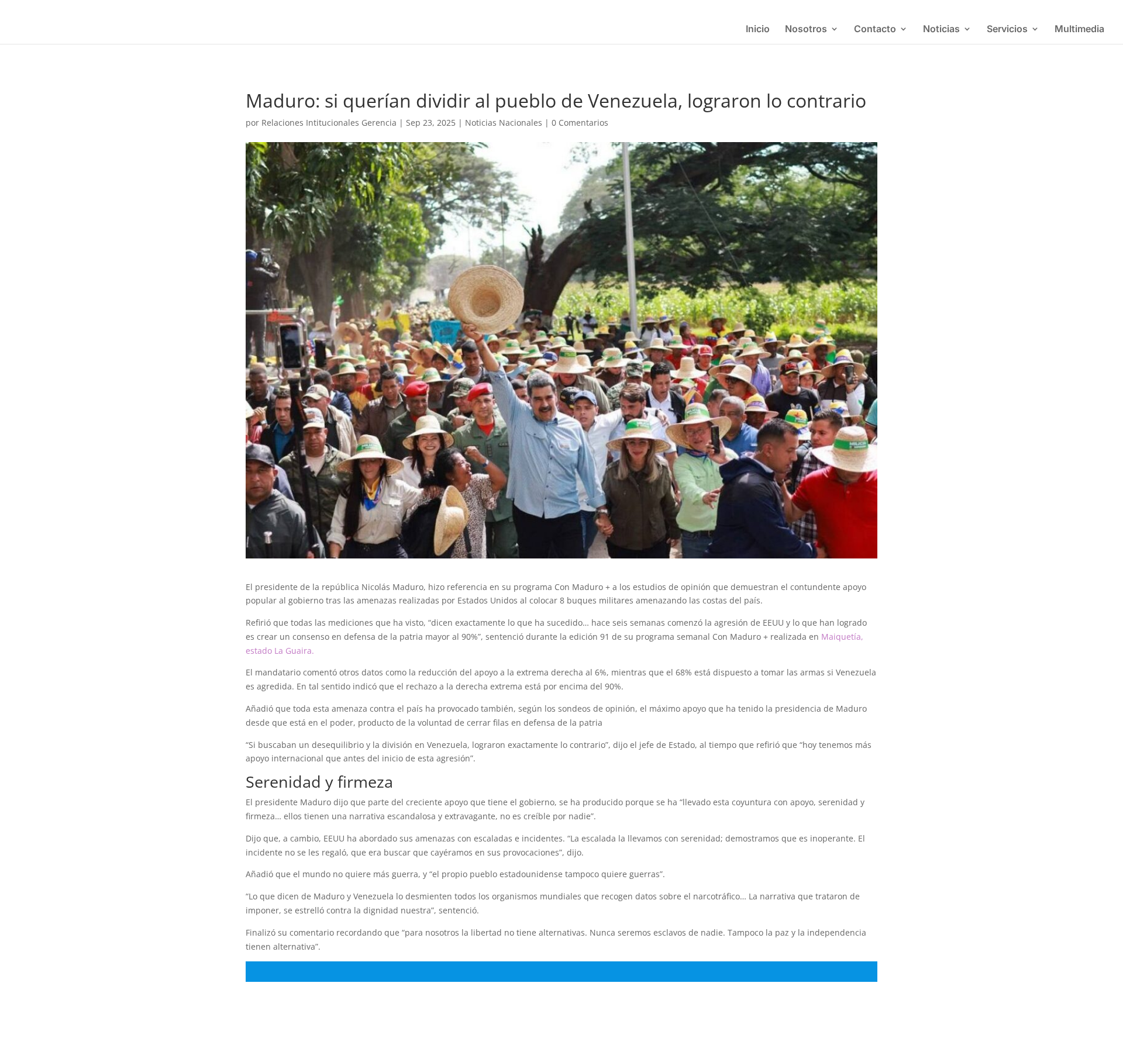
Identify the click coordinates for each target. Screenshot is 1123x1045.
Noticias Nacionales (503, 122)
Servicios (1007, 30)
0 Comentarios (580, 122)
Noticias (941, 30)
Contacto (875, 30)
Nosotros (806, 30)
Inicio (758, 30)
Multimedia (1079, 30)
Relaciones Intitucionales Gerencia (329, 122)
